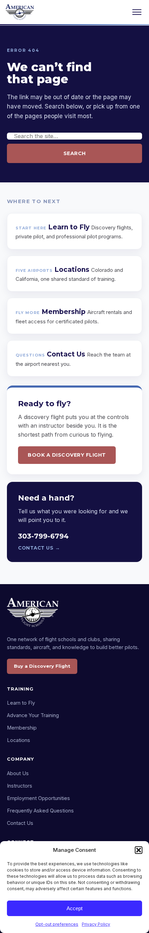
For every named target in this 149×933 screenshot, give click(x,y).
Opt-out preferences (56, 924)
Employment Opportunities (38, 798)
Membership (22, 728)
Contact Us (20, 823)
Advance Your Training (33, 715)
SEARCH (74, 153)
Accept (74, 908)
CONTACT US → (39, 548)
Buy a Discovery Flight (42, 666)
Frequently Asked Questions (40, 810)
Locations (18, 740)
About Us (18, 773)
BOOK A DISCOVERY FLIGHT (67, 455)
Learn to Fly (21, 703)
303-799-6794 (43, 536)
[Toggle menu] (136, 12)
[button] (138, 850)
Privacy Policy (96, 924)
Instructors (19, 786)
